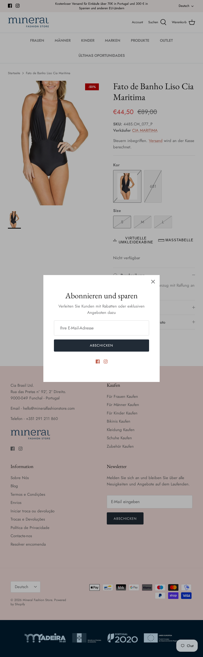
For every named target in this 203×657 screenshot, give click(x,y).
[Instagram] (106, 361)
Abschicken (101, 345)
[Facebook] (98, 361)
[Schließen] (153, 281)
